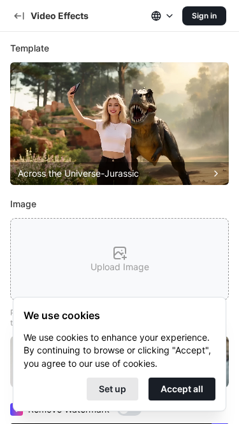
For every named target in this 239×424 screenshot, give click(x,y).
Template (29, 48)
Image (23, 203)
